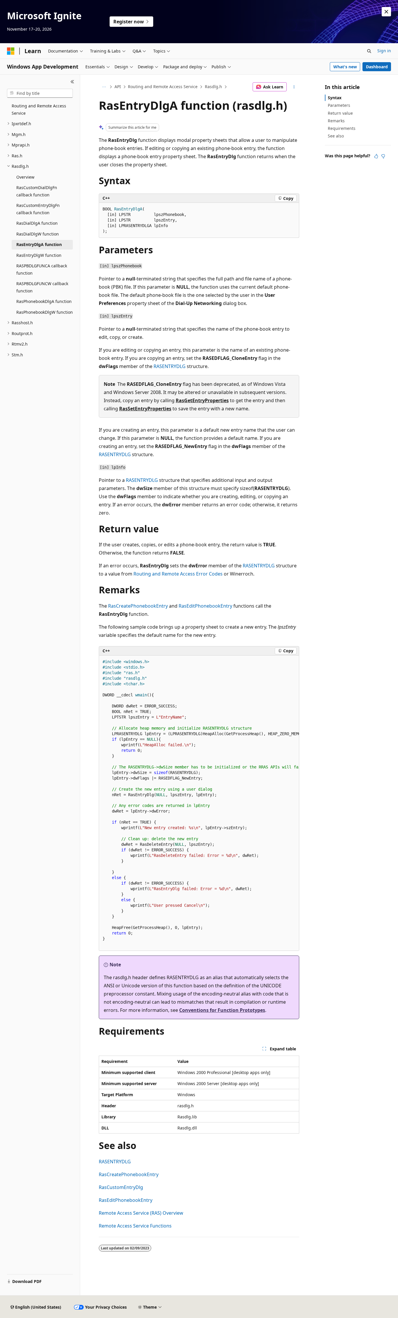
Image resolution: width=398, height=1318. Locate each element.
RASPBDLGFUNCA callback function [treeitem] (41, 269)
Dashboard (377, 66)
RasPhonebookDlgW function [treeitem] (44, 312)
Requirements (341, 128)
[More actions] (294, 87)
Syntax (334, 97)
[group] (199, 803)
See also (336, 136)
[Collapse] (72, 81)
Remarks (336, 120)
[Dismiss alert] (386, 11)
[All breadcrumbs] (104, 87)
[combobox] (40, 93)
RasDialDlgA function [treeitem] (37, 223)
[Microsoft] (11, 51)
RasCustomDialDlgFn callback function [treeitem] (36, 191)
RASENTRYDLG (170, 366)
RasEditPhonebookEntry (205, 606)
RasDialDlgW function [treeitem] (37, 234)
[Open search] (369, 51)
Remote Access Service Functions (135, 1226)
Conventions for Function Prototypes (222, 1010)
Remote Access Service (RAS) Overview (141, 1213)
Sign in (384, 50)
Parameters (339, 105)
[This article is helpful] (376, 156)
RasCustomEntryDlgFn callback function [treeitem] (38, 209)
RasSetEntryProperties (145, 408)
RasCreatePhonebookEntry (138, 606)
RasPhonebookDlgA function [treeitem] (44, 301)
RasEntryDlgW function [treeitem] (38, 255)
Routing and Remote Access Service (163, 86)
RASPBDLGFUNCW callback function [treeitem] (42, 287)
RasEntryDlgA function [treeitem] (39, 244)
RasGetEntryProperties (202, 400)
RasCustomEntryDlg (121, 1187)
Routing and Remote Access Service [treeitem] (39, 109)
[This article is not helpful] (383, 156)
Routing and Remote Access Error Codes (178, 574)
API (118, 86)
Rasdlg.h (213, 86)
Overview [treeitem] (25, 177)
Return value (340, 113)
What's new (345, 66)
